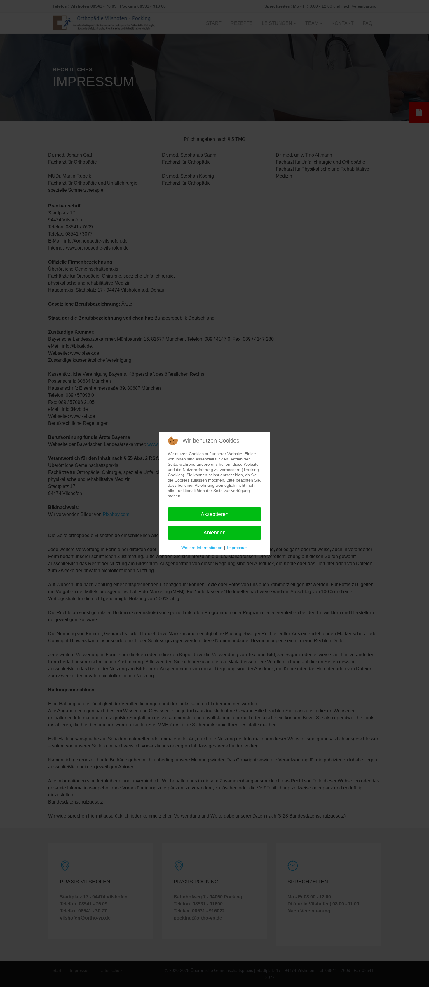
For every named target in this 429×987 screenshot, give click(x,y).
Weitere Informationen (201, 547)
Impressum (237, 547)
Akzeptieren (215, 514)
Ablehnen (214, 533)
